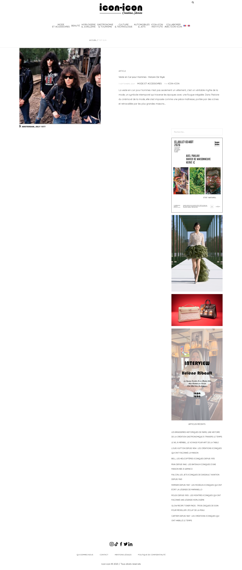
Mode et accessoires (149, 83)
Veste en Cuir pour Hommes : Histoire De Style (142, 77)
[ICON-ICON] (121, 9)
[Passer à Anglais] (189, 25)
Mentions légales (123, 555)
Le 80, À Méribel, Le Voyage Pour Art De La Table (195, 442)
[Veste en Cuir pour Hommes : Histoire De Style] (60, 87)
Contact (104, 555)
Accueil (92, 40)
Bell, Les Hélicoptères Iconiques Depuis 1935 (193, 458)
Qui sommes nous (85, 555)
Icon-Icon (173, 83)
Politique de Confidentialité (151, 555)
